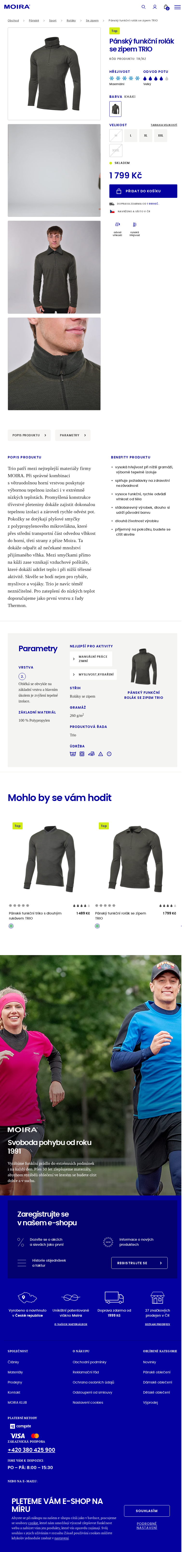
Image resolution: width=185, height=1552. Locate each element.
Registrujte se (132, 1263)
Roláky (71, 20)
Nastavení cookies (88, 1402)
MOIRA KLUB (17, 1402)
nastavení (61, 1538)
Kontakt (14, 1392)
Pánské (34, 20)
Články (13, 1362)
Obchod (13, 20)
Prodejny (15, 1382)
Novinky (149, 1362)
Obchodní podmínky (89, 1362)
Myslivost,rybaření (96, 674)
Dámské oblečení (157, 1382)
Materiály (15, 1372)
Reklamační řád (86, 1372)
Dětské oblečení (156, 1392)
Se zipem (92, 20)
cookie (33, 1523)
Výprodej (150, 1402)
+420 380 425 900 (31, 1450)
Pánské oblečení (156, 1372)
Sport (53, 20)
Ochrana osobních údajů (93, 1382)
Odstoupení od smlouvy (92, 1392)
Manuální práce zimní (93, 659)
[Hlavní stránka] (17, 6)
